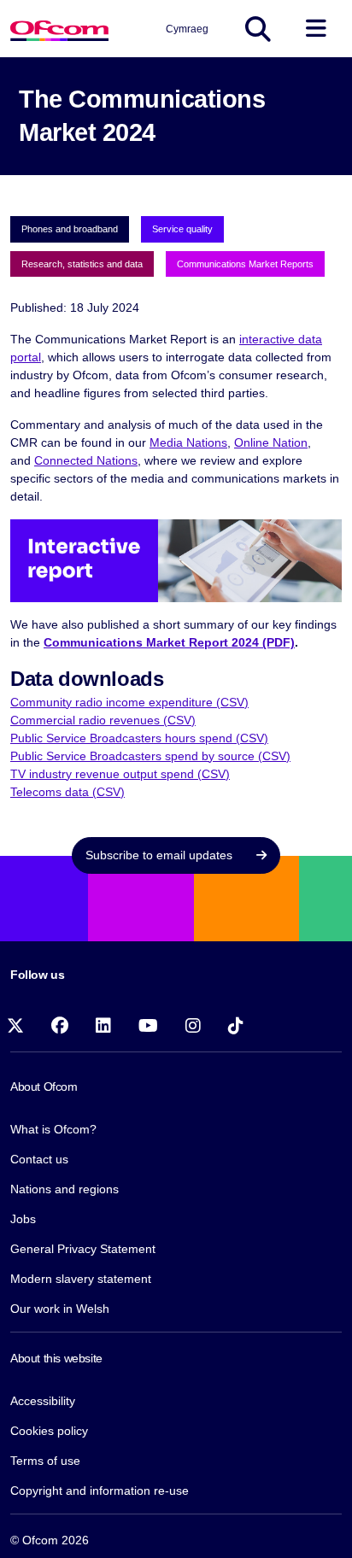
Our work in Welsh (59, 1308)
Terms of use (45, 1460)
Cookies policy (49, 1431)
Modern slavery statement (80, 1279)
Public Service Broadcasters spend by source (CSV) (150, 756)
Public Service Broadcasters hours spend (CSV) (139, 738)
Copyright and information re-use (99, 1490)
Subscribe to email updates (160, 855)
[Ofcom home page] (59, 29)
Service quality (182, 229)
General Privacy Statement (82, 1249)
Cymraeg (187, 29)
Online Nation (271, 442)
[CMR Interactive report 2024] (176, 560)
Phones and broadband (69, 229)
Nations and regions (64, 1189)
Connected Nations (86, 460)
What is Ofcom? (53, 1129)
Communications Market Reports (245, 264)
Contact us (39, 1159)
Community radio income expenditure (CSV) (129, 702)
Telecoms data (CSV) (67, 792)
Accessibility (42, 1401)
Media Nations (188, 442)
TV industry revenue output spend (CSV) (120, 774)
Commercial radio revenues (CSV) (103, 720)
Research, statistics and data (82, 264)
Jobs (23, 1219)
